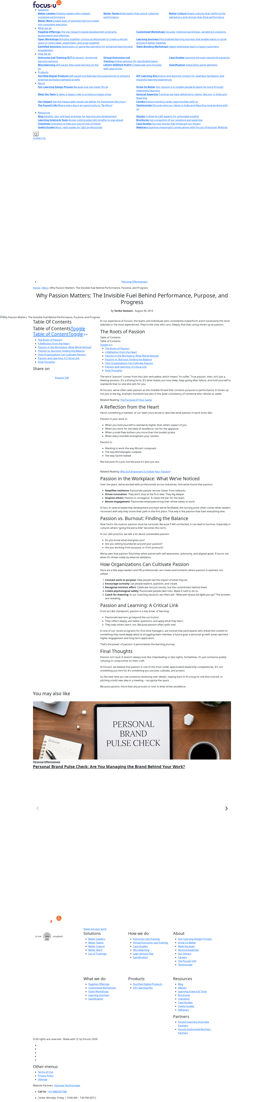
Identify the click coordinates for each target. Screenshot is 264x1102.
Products (43, 72)
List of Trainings (97, 953)
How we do (44, 54)
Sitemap (42, 1079)
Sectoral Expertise (188, 950)
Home (36, 288)
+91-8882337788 (57, 1091)
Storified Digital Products (147, 984)
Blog (45, 288)
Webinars (183, 1010)
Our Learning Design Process (195, 939)
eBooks (182, 987)
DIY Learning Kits (143, 987)
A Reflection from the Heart (54, 343)
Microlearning (141, 950)
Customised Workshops (102, 987)
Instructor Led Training (146, 939)
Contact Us (39, 138)
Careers (182, 957)
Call (67, 377)
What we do (45, 28)
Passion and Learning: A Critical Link (58, 358)
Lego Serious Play (143, 953)
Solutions (43, 9)
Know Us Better (187, 942)
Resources (44, 112)
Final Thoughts (46, 362)
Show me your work (95, 929)
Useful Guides (186, 1006)
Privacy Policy (45, 1075)
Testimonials (185, 964)
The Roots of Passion (50, 340)
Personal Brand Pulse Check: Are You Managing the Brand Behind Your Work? (109, 766)
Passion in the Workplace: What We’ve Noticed (64, 347)
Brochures (184, 995)
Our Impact (184, 953)
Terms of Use (45, 1072)
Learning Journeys (98, 995)
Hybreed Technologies (67, 1085)
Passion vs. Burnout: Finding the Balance (61, 351)
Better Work (95, 950)
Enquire (59, 377)
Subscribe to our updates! (134, 929)
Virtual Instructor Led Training (150, 942)
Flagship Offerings (99, 984)
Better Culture (96, 946)
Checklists (184, 998)
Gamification (140, 957)
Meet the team (186, 946)
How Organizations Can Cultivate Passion (62, 354)
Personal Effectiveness (134, 281)
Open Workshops (98, 991)
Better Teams (96, 942)
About (41, 83)
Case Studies (140, 946)
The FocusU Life (187, 961)
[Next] (226, 808)
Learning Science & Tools (192, 991)
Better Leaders (96, 939)
